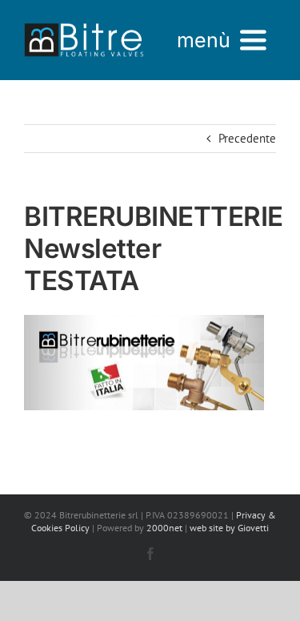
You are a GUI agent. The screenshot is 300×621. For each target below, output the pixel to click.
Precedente (247, 138)
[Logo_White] (84, 22)
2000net (164, 528)
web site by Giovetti (229, 528)
